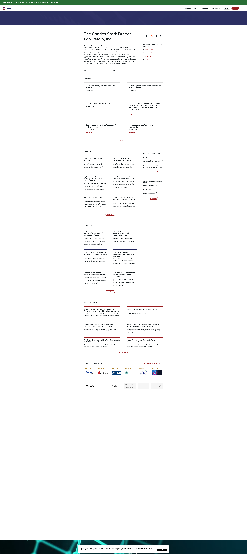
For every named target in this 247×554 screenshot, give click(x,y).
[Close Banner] (243, 2)
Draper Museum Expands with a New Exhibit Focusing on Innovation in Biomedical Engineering (101, 310)
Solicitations (205, 8)
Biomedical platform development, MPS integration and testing (124, 254)
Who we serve (195, 8)
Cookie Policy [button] (93, 549)
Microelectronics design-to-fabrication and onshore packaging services (123, 234)
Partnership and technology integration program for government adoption (93, 234)
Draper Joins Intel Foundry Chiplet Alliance (142, 309)
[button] (123, 141)
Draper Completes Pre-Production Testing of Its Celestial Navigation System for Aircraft (100, 325)
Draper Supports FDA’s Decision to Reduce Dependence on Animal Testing (141, 341)
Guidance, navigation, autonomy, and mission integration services (95, 253)
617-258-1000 (148, 56)
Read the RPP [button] (54, 2)
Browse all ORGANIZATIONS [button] (152, 363)
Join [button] (235, 8)
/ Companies (92, 28)
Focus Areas (188, 8)
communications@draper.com (152, 53)
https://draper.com (149, 49)
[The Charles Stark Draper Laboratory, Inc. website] (153, 36)
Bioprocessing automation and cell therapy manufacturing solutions (124, 274)
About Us (217, 8)
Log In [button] (241, 8)
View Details (89, 93)
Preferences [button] (119, 549)
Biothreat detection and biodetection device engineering (95, 274)
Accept (162, 549)
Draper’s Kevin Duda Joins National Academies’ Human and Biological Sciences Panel (143, 325)
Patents (212, 8)
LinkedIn (147, 59)
